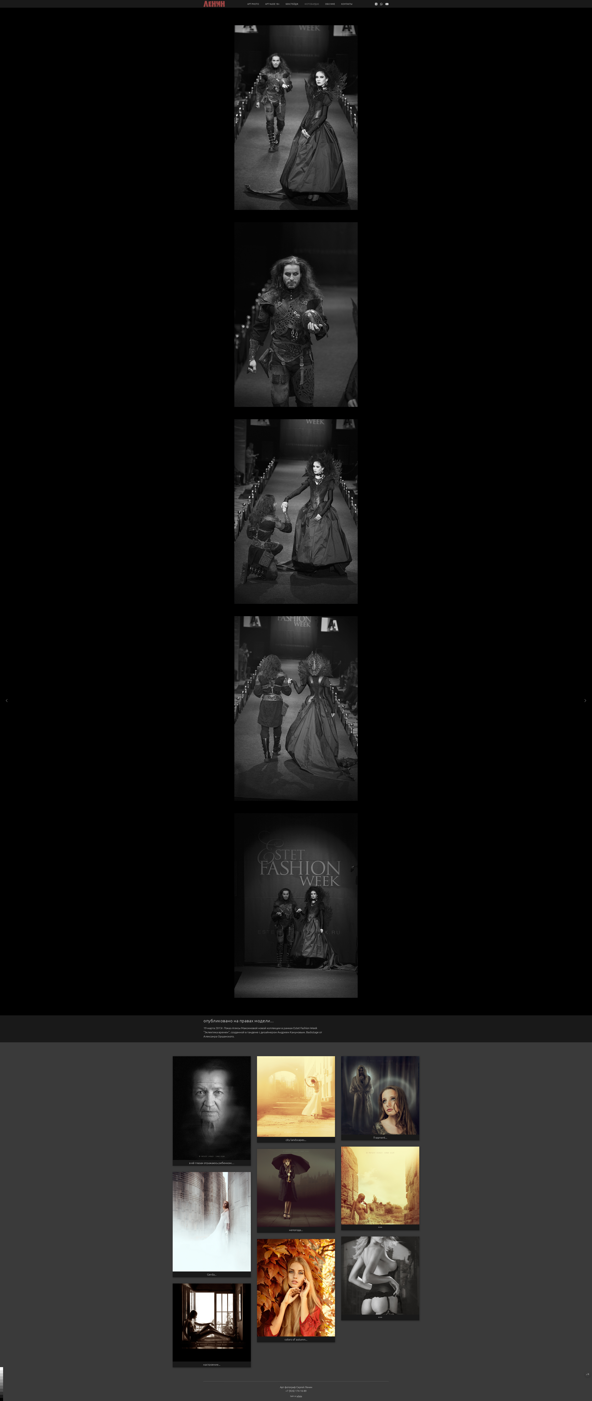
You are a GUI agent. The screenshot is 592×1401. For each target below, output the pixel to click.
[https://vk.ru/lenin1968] (376, 4)
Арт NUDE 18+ (272, 3)
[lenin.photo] (214, 4)
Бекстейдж (292, 3)
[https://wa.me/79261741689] (381, 4)
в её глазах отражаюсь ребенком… (211, 1163)
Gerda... (211, 1274)
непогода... (296, 1230)
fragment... (380, 1137)
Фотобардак (311, 3)
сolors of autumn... (296, 1339)
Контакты (346, 3)
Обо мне (330, 3)
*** (380, 1227)
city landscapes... (296, 1139)
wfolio (299, 1396)
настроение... (211, 1364)
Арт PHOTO (253, 3)
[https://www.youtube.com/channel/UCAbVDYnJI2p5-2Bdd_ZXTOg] (386, 4)
